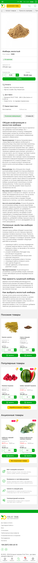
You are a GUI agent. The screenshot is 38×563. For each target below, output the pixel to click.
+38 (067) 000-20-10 (9, 545)
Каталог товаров (11, 10)
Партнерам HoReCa (7, 525)
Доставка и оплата (6, 522)
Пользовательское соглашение (10, 535)
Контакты (4, 540)
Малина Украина (7, 386)
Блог (2, 528)
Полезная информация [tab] (13, 116)
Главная (5, 560)
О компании (4, 530)
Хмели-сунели (7, 337)
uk (18, 1)
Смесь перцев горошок (25, 337)
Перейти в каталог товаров (19, 407)
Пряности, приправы (25, 10)
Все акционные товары (19, 461)
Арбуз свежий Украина (28, 386)
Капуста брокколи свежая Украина (26, 438)
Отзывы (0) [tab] (29, 116)
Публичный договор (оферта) (10, 533)
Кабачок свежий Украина (7, 438)
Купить (19, 79)
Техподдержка (5, 538)
